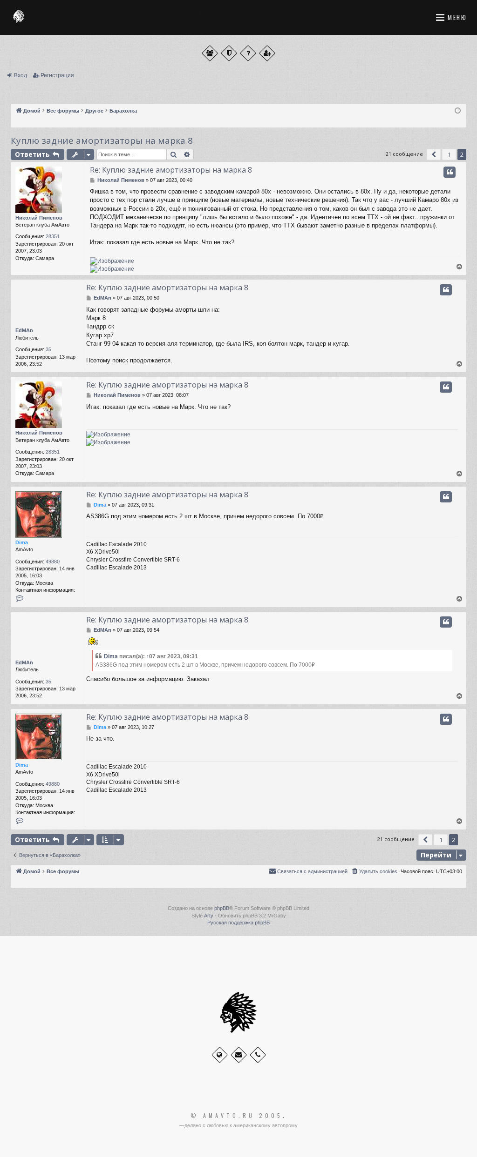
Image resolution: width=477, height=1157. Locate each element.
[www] (219, 1055)
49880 (53, 561)
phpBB (221, 908)
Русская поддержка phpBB (238, 922)
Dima (21, 542)
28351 (53, 236)
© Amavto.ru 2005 (237, 1115)
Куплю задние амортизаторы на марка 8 (102, 140)
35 (48, 349)
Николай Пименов (38, 218)
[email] (239, 1055)
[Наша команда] (229, 53)
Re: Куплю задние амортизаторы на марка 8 (171, 169)
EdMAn (24, 330)
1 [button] (449, 154)
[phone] (258, 1055)
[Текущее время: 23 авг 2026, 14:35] (458, 111)
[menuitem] (374, 871)
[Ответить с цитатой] (449, 172)
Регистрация (57, 75)
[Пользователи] (210, 53)
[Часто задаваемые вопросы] (248, 53)
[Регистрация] (267, 53)
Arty (208, 915)
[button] (434, 154)
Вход (20, 75)
